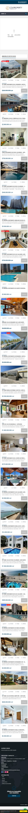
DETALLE (24, 90)
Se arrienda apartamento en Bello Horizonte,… (13, 729)
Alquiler (3, 780)
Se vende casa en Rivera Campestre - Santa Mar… (14, 695)
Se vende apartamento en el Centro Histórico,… (14, 458)
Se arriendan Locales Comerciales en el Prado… (14, 118)
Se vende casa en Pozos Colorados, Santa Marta (14, 560)
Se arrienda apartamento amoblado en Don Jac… (14, 220)
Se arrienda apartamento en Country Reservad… (14, 288)
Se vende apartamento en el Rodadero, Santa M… (14, 84)
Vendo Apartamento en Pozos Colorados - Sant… (14, 152)
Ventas (3, 778)
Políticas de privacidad (6, 783)
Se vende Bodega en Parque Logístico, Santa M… (14, 390)
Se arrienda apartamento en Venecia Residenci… (14, 628)
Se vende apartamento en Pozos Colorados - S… (14, 186)
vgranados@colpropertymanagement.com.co (10, 770)
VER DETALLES (14, 136)
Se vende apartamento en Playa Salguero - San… (14, 594)
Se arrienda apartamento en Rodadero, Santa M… (14, 356)
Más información (6, 811)
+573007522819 (23, 1)
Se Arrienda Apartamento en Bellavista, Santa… (13, 526)
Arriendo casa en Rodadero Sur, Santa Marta (13, 322)
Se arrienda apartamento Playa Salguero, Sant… (14, 492)
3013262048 (22, 2)
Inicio (3, 776)
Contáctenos (4, 781)
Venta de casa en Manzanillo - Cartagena (12, 424)
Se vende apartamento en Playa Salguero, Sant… (14, 254)
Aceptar (23, 811)
